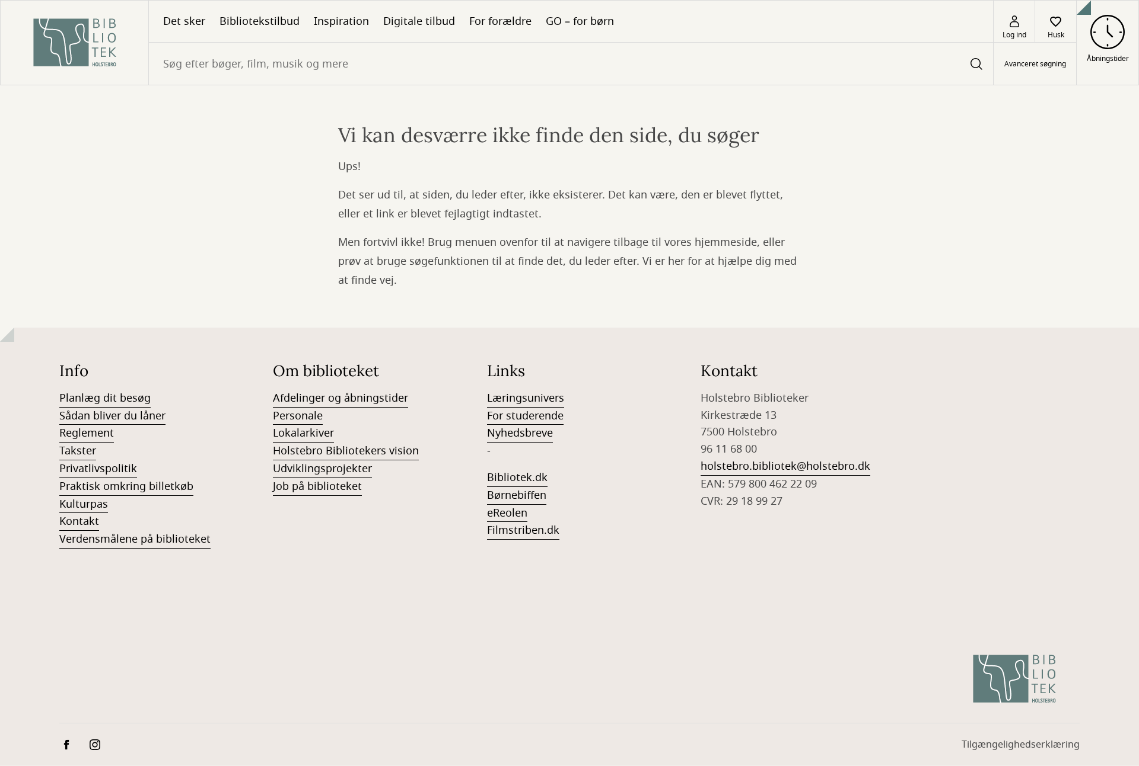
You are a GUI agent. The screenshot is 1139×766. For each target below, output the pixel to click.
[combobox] (571, 64)
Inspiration (341, 21)
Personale (298, 416)
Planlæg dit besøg (105, 398)
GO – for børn (580, 21)
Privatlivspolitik (98, 468)
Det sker (184, 21)
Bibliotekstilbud (259, 21)
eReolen (507, 513)
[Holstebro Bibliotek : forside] (74, 43)
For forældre (500, 21)
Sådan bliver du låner (112, 416)
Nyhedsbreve (520, 433)
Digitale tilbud (419, 21)
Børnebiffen (516, 495)
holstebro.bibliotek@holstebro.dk (785, 466)
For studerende (525, 416)
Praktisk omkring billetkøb (126, 486)
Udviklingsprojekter (322, 468)
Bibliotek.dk (517, 477)
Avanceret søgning (1035, 64)
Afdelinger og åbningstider (340, 398)
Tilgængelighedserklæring (1021, 745)
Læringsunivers (525, 398)
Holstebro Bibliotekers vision (346, 451)
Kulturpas (83, 504)
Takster (77, 451)
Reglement (86, 433)
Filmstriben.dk (523, 530)
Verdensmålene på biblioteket (135, 539)
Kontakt (79, 521)
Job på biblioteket (317, 486)
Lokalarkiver (303, 433)
